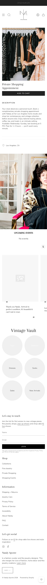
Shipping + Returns (10, 492)
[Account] (37, 15)
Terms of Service (10, 452)
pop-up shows (23, 424)
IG (14, 539)
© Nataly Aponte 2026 (10, 578)
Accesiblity (6, 511)
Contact (5, 525)
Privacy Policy (39, 451)
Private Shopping (9, 473)
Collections (6, 463)
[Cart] (43, 15)
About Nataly (7, 516)
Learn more (21, 563)
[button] (9, 15)
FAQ (4, 520)
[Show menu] (3, 15)
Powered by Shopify (27, 578)
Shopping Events (9, 478)
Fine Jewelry (7, 468)
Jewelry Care (7, 497)
